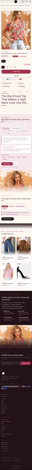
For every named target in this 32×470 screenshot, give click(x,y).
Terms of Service (5, 450)
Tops (11, 5)
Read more (3, 105)
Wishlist (3, 429)
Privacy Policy (4, 448)
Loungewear (4, 408)
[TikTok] (4, 383)
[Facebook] (7, 383)
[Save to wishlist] (28, 12)
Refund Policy (4, 446)
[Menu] (1, 2)
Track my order (4, 419)
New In (2, 5)
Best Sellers (4, 396)
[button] (23, 56)
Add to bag (17, 71)
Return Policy (4, 444)
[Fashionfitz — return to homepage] (16, 2)
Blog (2, 431)
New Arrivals (4, 394)
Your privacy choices (6, 434)
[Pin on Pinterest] (25, 47)
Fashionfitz (17, 466)
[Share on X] (28, 47)
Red (3, 61)
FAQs (2, 423)
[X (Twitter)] (12, 383)
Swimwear (27, 5)
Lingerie (3, 410)
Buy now (17, 75)
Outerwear (21, 5)
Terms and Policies (16, 468)
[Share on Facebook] (23, 47)
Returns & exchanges (6, 421)
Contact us (3, 425)
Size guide (28, 64)
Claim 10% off (25, 363)
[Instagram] (2, 383)
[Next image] (28, 30)
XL (15, 67)
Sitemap (3, 436)
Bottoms (16, 5)
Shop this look (7, 218)
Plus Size (3, 413)
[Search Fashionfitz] (23, 2)
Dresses (7, 5)
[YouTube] (10, 383)
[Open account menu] (27, 1)
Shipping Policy (4, 442)
